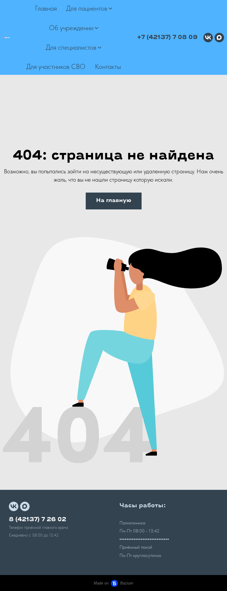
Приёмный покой (135, 547)
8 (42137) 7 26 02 (37, 520)
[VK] (208, 37)
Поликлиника (132, 523)
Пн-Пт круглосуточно (140, 555)
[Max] (219, 37)
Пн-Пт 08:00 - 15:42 (139, 531)
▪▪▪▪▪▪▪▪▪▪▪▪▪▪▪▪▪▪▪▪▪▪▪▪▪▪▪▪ (144, 539)
